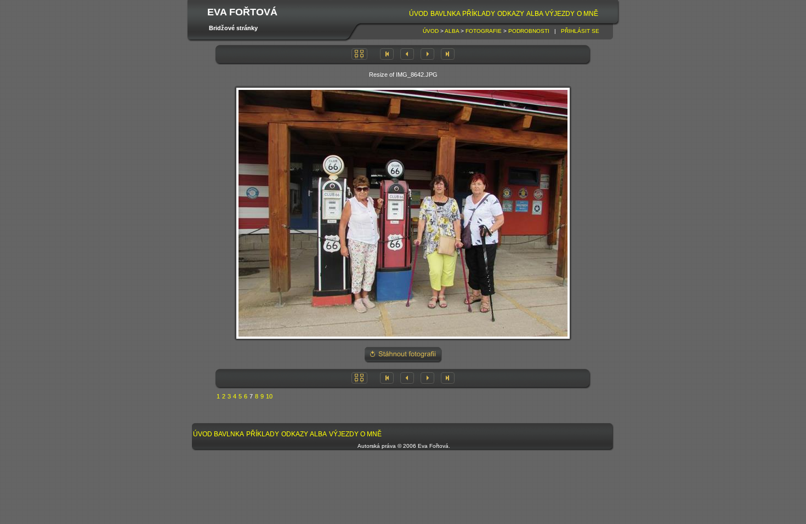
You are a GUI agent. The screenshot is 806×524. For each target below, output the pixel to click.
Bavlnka (445, 14)
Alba (534, 14)
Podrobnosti (528, 31)
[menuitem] (418, 14)
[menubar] (503, 14)
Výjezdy (560, 14)
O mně (587, 14)
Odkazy (510, 14)
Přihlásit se (580, 31)
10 (269, 396)
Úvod (418, 14)
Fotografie (484, 31)
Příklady (478, 14)
